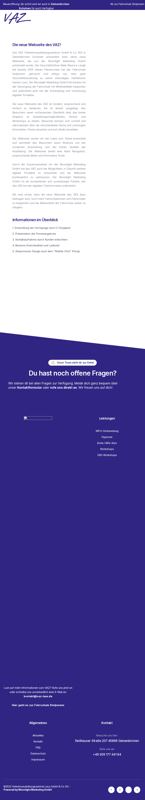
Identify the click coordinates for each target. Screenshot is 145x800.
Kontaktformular (29, 387)
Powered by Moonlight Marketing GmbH (28, 789)
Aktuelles (130, 18)
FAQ (118, 18)
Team (108, 18)
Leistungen (92, 18)
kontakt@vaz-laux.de (38, 696)
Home (77, 18)
